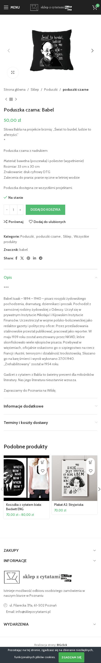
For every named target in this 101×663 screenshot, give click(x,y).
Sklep (35, 89)
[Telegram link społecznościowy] (41, 258)
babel (23, 249)
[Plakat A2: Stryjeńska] (74, 478)
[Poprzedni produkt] (6, 99)
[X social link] (22, 258)
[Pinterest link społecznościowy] (28, 258)
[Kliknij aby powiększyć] (12, 72)
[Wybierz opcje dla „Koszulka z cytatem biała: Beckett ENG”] (42, 462)
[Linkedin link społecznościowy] (35, 258)
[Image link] (38, 577)
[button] (8, 50)
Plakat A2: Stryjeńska (68, 505)
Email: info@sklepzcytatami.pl (28, 611)
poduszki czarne (75, 89)
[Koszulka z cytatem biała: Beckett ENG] (26, 478)
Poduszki (51, 89)
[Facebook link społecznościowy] (16, 258)
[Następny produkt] (15, 99)
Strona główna (14, 89)
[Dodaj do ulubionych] (42, 470)
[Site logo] (50, 7)
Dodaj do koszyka (45, 209)
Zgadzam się (71, 657)
